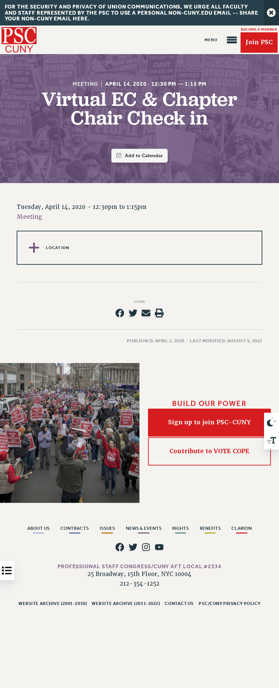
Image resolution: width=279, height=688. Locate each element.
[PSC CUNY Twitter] (133, 547)
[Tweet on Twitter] (133, 313)
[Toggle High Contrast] (271, 422)
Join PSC (259, 42)
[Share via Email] (146, 313)
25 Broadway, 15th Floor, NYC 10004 (139, 574)
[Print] (159, 313)
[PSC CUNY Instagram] (146, 547)
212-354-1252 (140, 583)
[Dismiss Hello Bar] (271, 13)
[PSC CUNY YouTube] (159, 547)
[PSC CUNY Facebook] (119, 547)
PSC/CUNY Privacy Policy (230, 603)
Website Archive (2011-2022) (126, 603)
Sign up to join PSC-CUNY (209, 422)
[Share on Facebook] (119, 313)
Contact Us (179, 603)
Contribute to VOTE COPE (209, 451)
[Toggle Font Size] (271, 440)
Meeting (85, 84)
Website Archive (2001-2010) (52, 603)
